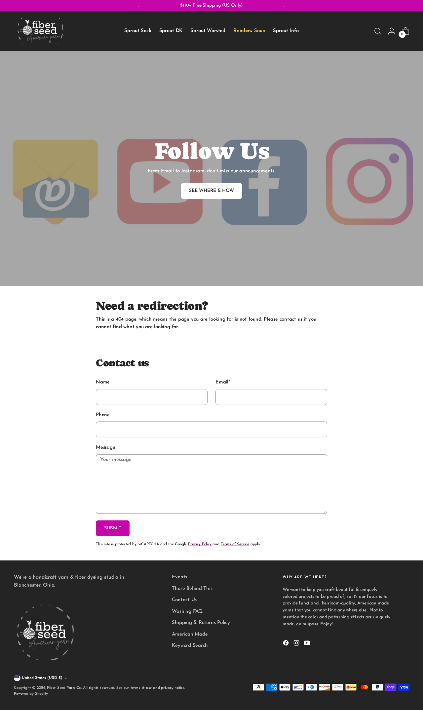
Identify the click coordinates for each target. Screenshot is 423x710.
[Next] (284, 5)
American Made (190, 634)
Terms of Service (235, 544)
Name (103, 382)
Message (105, 447)
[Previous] (139, 5)
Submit (112, 528)
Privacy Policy (200, 544)
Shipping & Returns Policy (201, 622)
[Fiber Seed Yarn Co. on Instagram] (297, 644)
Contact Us (184, 600)
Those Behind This (192, 588)
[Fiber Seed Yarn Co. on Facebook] (286, 644)
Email (222, 382)
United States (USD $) (42, 678)
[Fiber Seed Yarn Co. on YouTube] (308, 644)
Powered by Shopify (31, 694)
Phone (103, 415)
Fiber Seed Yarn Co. (64, 688)
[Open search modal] (377, 31)
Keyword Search (190, 645)
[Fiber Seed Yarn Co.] (40, 31)
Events (179, 577)
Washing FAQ (187, 611)
